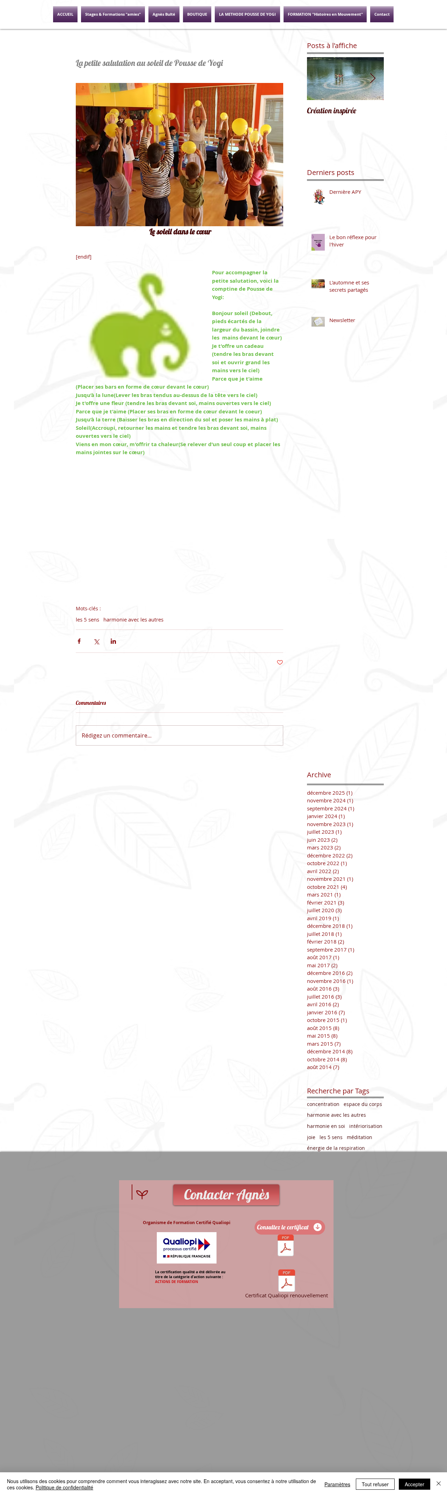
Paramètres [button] (337, 1484)
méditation (359, 1137)
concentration (323, 1104)
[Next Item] (372, 78)
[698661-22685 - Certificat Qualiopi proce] (285, 1246)
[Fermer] (438, 1484)
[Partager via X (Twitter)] (96, 641)
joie (311, 1137)
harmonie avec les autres (133, 619)
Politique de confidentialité (64, 1487)
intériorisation (365, 1126)
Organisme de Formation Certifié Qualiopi (186, 1223)
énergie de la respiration (336, 1148)
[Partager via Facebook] (79, 641)
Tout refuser (375, 1484)
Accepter (414, 1484)
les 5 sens (87, 619)
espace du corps (363, 1104)
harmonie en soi (326, 1126)
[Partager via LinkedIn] (113, 641)
